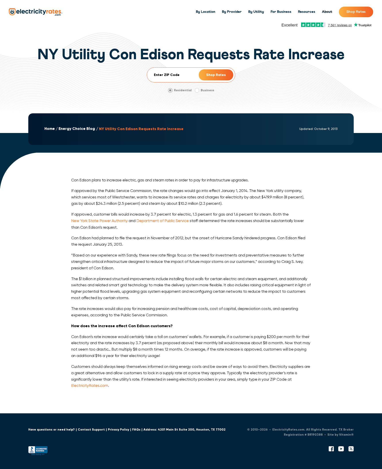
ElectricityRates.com (89, 385)
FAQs (136, 429)
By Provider (232, 11)
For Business (281, 11)
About (327, 11)
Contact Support (91, 429)
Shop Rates (356, 11)
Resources (306, 11)
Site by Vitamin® (340, 435)
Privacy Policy (118, 429)
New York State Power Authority (99, 220)
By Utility (256, 11)
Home (49, 129)
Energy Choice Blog (77, 129)
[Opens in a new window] (38, 451)
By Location (205, 11)
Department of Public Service (162, 220)
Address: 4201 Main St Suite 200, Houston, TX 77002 (184, 429)
